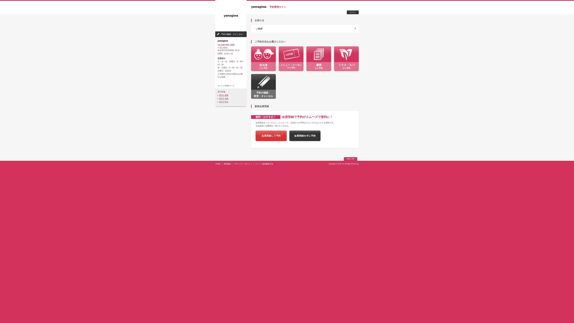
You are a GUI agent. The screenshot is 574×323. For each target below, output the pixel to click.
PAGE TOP (350, 159)
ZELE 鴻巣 (223, 98)
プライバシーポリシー (243, 164)
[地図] (220, 53)
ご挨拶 (259, 29)
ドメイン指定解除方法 (264, 164)
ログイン (352, 12)
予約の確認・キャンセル (232, 34)
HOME (218, 164)
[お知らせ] (228, 53)
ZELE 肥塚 (223, 95)
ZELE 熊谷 (223, 102)
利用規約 (227, 164)
